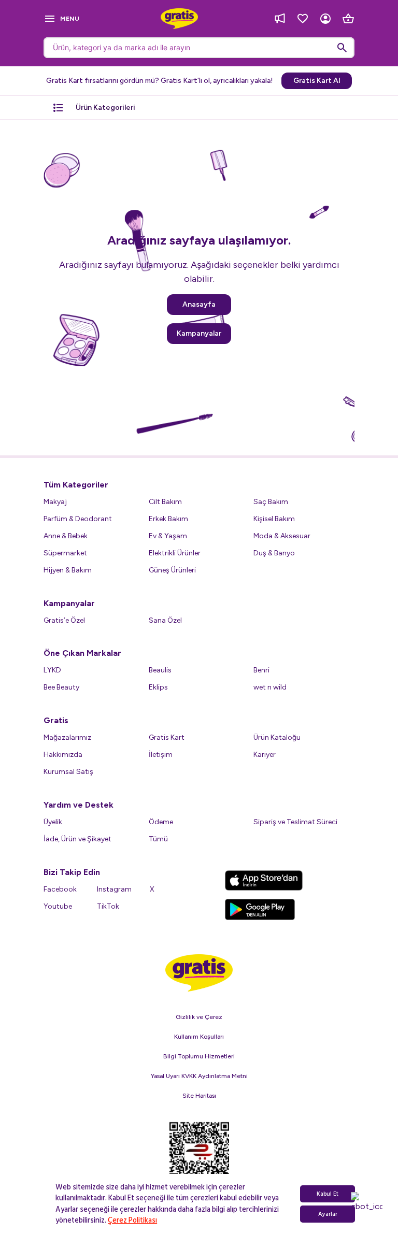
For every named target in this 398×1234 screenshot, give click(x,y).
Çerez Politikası (132, 1220)
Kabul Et (327, 1194)
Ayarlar (327, 1214)
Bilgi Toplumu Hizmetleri (199, 1056)
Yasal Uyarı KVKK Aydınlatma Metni (199, 1076)
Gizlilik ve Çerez (199, 1017)
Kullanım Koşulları (199, 1036)
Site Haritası (199, 1095)
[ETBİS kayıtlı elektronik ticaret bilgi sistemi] (199, 1157)
